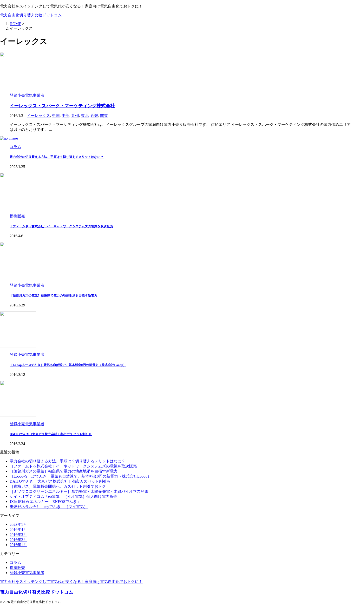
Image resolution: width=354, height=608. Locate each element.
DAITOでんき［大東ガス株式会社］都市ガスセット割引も (51, 434)
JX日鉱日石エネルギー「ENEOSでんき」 (45, 502)
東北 (85, 116)
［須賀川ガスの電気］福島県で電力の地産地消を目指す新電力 (53, 295)
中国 (56, 116)
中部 (65, 116)
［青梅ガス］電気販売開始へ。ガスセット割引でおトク (58, 486)
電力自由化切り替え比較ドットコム (31, 15)
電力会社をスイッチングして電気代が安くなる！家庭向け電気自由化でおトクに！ (71, 582)
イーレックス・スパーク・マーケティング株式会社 (62, 105)
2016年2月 (18, 540)
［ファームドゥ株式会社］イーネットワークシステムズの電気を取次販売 (61, 226)
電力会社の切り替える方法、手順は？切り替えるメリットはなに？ (57, 157)
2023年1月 (18, 524)
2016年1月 (18, 545)
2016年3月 (18, 535)
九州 (75, 116)
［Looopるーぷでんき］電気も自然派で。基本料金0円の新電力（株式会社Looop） (68, 365)
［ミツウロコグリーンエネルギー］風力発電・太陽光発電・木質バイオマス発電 (79, 491)
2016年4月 (18, 529)
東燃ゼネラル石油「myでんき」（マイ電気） (49, 507)
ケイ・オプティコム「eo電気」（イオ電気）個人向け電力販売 (63, 496)
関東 (104, 116)
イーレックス (38, 116)
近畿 (94, 116)
